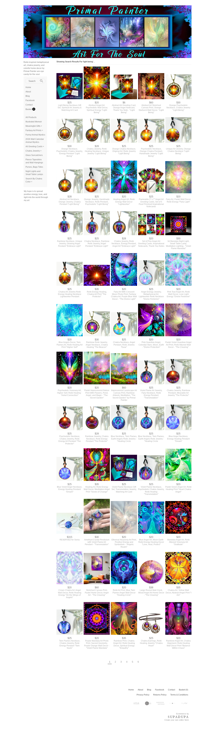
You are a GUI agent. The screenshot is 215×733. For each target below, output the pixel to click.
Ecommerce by (182, 714)
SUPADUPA (178, 717)
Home (28, 87)
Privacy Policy (143, 695)
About (28, 92)
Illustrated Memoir (34, 122)
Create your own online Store (176, 720)
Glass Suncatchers (34, 155)
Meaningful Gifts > (34, 126)
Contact (29, 105)
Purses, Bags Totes (34, 167)
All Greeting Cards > (35, 146)
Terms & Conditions (179, 695)
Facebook (30, 100)
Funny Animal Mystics (35, 135)
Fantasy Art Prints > (34, 130)
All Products (31, 117)
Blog (28, 96)
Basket (29, 109)
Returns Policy (159, 695)
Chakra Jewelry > (33, 151)
